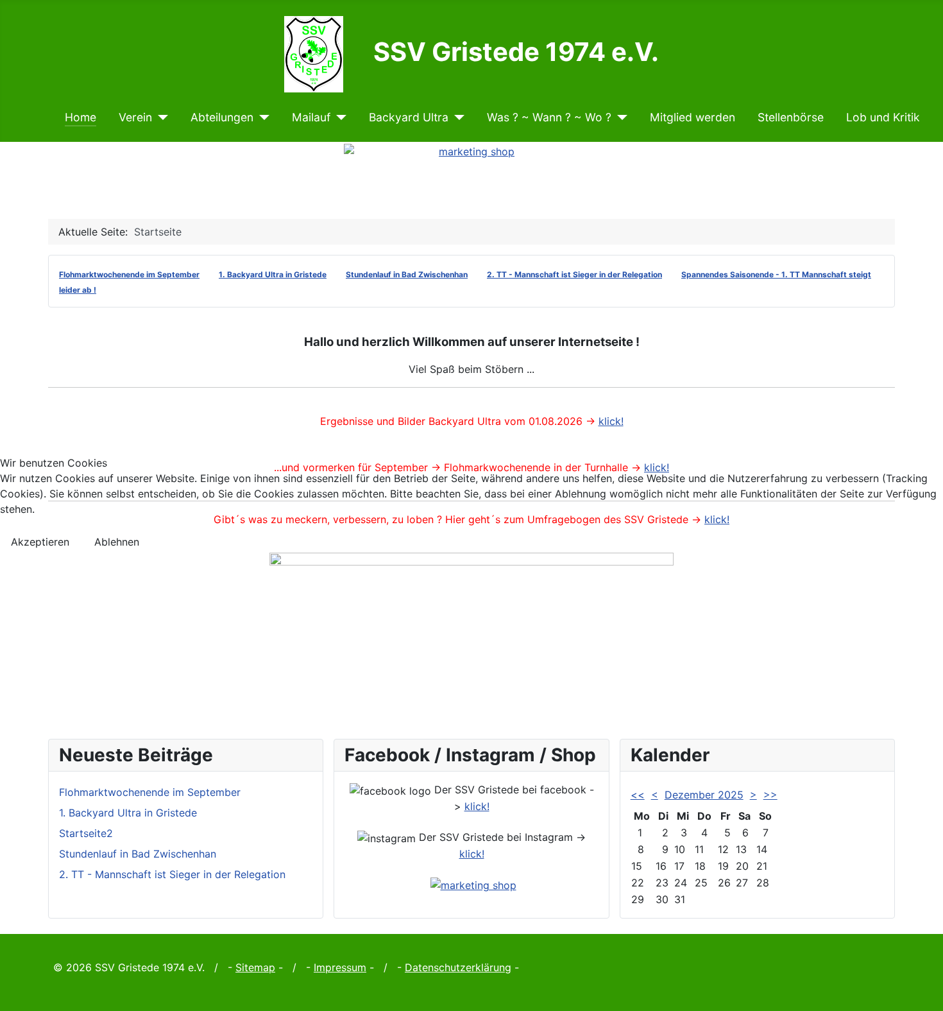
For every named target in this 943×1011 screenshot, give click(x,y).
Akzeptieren (40, 541)
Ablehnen (116, 541)
